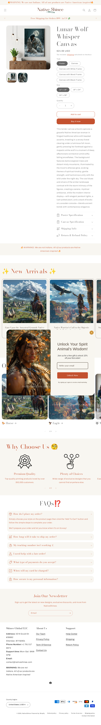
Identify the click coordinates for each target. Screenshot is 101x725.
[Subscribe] (70, 613)
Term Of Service (43, 645)
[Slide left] (45, 431)
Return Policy (72, 645)
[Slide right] (56, 431)
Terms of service (76, 713)
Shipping (70, 54)
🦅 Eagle (54, 423)
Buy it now (76, 121)
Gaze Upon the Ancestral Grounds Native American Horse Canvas (24, 328)
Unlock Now (72, 375)
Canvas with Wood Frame (70, 74)
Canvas (74, 63)
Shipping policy (90, 713)
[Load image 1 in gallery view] (12, 78)
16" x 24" (77, 90)
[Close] (92, 332)
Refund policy (51, 713)
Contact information (88, 716)
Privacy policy (63, 713)
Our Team (40, 634)
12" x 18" (63, 90)
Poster (62, 63)
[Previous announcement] (5, 18)
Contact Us (41, 650)
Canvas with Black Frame (70, 80)
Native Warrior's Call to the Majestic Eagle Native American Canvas (71, 328)
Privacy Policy (42, 639)
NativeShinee (26, 713)
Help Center (71, 634)
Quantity (60, 101)
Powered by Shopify (38, 713)
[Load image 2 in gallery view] (23, 78)
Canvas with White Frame (70, 69)
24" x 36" (63, 95)
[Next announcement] (96, 18)
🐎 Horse (8, 423)
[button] (5, 10)
